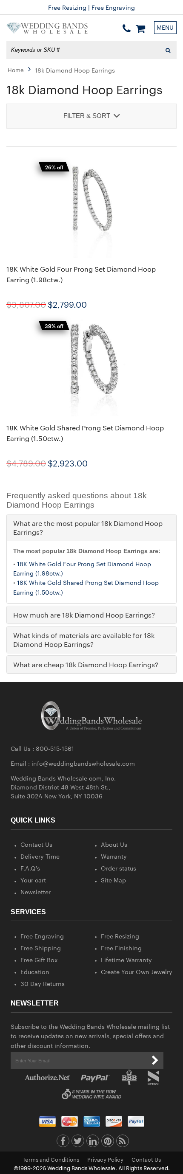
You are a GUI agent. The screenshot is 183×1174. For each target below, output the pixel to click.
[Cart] (140, 28)
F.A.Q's (30, 868)
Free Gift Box (39, 959)
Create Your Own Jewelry (136, 971)
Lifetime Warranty (126, 959)
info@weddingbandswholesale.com (83, 763)
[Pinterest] (107, 1143)
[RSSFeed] (122, 1143)
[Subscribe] (154, 1060)
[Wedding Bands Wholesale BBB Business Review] (129, 1077)
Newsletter (35, 892)
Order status (118, 868)
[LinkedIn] (92, 1143)
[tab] (91, 527)
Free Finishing (121, 948)
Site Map (113, 880)
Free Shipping (40, 948)
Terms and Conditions (51, 1159)
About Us (114, 844)
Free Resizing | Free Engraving (91, 7)
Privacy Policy (105, 1159)
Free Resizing (120, 936)
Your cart (33, 880)
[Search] (168, 50)
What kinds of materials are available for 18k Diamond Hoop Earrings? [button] (83, 640)
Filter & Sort (86, 115)
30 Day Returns (42, 983)
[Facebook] (63, 1143)
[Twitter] (77, 1143)
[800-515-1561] (127, 28)
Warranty (114, 856)
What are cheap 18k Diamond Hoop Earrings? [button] (85, 664)
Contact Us (36, 844)
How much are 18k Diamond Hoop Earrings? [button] (84, 614)
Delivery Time (40, 856)
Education (34, 971)
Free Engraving (42, 936)
